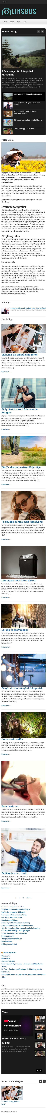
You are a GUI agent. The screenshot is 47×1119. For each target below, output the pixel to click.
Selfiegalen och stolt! (14, 873)
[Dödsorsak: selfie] (23, 725)
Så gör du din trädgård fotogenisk (22, 688)
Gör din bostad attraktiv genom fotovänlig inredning (25, 112)
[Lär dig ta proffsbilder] (23, 616)
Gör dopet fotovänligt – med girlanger (28, 120)
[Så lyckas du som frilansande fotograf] (23, 393)
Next (42, 31)
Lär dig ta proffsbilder (14, 629)
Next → (29, 897)
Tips (25, 22)
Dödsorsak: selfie (12, 739)
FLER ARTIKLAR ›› (8, 961)
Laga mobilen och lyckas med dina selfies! (17, 925)
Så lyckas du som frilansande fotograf (15, 909)
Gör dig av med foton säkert (18, 580)
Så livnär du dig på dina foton (19, 354)
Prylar (12, 22)
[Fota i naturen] (23, 783)
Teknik (5, 22)
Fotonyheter (10, 952)
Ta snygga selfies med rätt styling (22, 521)
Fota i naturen (9, 806)
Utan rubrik (5, 956)
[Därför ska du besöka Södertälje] (23, 451)
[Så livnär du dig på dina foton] (23, 338)
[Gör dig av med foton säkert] (23, 562)
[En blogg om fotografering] (18, 11)
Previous (38, 31)
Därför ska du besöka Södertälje (21, 467)
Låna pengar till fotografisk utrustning (28, 94)
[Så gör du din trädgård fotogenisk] (23, 670)
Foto (18, 22)
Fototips (5, 302)
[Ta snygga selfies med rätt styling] (23, 506)
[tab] (23, 310)
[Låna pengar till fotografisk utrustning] (23, 52)
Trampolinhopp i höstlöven (24, 129)
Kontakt (5, 2)
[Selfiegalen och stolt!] (23, 849)
